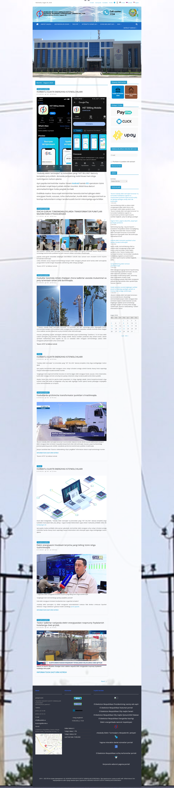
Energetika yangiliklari (43, 89)
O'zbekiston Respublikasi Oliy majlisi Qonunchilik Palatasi (116, 715)
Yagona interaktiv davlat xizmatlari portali (116, 742)
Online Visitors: (69, 728)
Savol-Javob (98, 2)
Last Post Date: (69, 737)
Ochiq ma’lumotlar (107, 24)
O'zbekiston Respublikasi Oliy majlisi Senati (116, 711)
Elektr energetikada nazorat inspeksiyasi (116, 722)
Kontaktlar (105, 2)
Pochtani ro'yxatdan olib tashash (123, 162)
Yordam (92, 2)
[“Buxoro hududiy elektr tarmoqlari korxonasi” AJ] (37, 24)
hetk (47, 94)
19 (111, 329)
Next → (104, 681)
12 (111, 326)
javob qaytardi (75, 606)
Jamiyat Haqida (46, 24)
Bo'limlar (113, 179)
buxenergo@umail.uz (41, 723)
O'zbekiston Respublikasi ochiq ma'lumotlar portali (116, 753)
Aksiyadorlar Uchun (61, 24)
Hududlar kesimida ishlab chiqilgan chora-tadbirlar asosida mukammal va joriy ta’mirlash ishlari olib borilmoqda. (71, 279)
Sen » (126, 336)
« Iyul (122, 336)
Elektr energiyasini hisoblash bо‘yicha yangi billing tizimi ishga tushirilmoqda (66, 546)
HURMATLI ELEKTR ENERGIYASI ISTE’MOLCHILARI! (60, 91)
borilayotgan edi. (41, 525)
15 (124, 326)
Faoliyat (75, 24)
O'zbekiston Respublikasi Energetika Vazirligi (116, 718)
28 (120, 331)
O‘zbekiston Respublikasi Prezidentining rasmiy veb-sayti (116, 704)
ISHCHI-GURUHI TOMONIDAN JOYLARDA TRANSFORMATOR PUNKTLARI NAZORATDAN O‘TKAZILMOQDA (69, 212)
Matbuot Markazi (130, 28)
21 (120, 329)
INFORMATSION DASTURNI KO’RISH (47, 453)
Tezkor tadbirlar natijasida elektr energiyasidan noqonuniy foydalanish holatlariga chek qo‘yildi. (70, 623)
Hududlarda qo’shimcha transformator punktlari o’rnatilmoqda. (67, 395)
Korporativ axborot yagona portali (116, 764)
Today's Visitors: (69, 734)
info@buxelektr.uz (40, 720)
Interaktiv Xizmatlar (89, 24)
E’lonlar (39, 354)
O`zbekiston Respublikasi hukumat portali (116, 708)
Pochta (111, 2)
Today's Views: (69, 731)
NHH (118, 24)
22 (124, 329)
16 (128, 326)
